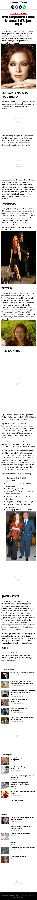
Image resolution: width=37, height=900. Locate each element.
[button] (2, 2)
